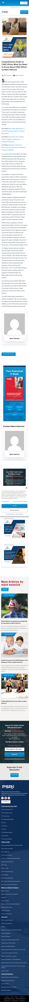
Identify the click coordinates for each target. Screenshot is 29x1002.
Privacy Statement (19, 514)
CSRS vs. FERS (4, 868)
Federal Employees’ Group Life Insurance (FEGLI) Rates (14, 963)
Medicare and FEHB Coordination (8, 956)
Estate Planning (4, 984)
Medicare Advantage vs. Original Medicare (11, 959)
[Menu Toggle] (3, 3)
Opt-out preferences (10, 514)
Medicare (3, 926)
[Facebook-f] (2, 798)
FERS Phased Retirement (7, 878)
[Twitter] (5, 798)
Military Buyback (5, 891)
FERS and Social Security (7, 871)
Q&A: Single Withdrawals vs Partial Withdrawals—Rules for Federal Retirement (13, 131)
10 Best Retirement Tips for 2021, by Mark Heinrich (14, 702)
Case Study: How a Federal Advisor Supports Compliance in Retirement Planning (13, 139)
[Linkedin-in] (9, 798)
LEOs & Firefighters (5, 910)
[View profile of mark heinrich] (14, 334)
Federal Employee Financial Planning (9, 977)
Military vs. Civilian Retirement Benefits (10, 904)
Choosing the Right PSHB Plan (8, 946)
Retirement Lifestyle (6, 990)
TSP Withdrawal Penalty (6, 832)
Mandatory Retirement (6, 914)
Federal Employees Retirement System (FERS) (12, 845)
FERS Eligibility (4, 875)
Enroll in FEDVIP (5, 971)
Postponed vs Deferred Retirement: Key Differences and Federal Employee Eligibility (14, 147)
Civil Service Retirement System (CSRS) (10, 858)
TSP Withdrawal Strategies (7, 819)
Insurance (4, 917)
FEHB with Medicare (6, 933)
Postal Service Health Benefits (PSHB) (10, 940)
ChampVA (3, 897)
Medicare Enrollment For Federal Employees (11, 930)
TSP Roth (3, 822)
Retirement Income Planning (7, 980)
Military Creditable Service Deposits (9, 894)
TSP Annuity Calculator (6, 839)
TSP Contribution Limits (6, 813)
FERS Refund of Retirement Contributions (10, 881)
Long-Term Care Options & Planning (9, 953)
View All (5, 589)
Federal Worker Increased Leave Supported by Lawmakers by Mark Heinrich (14, 622)
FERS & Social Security (6, 855)
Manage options (14, 510)
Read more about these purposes (20, 501)
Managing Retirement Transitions (8, 987)
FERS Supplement (5, 852)
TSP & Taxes (4, 826)
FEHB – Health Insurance (7, 920)
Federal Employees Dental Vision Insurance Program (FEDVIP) (13, 966)
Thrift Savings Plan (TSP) (9, 806)
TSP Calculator (4, 836)
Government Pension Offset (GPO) (9, 884)
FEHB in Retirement (5, 936)
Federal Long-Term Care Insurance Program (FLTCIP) (13, 949)
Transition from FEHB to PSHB (8, 943)
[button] (26, 488)
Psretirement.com (5, 793)
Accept (15, 506)
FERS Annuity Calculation (7, 848)
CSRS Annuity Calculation (7, 861)
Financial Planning (7, 974)
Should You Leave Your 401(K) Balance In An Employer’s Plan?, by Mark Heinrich (14, 661)
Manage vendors (5, 501)
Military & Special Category (10, 888)
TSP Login (3, 829)
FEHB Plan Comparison (6, 923)
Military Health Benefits (6, 907)
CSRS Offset (4, 865)
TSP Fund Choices (5, 816)
